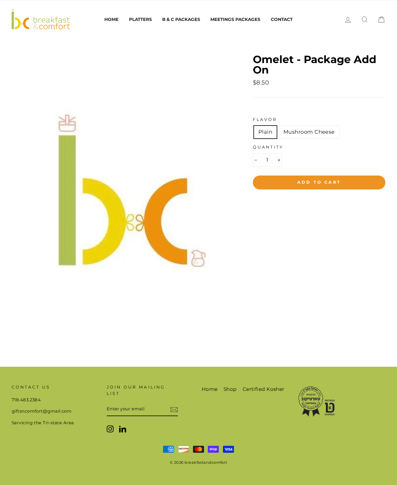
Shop (230, 389)
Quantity (268, 147)
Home (111, 19)
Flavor (265, 119)
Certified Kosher (264, 389)
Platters (140, 19)
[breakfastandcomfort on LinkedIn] (122, 429)
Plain (265, 132)
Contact (282, 19)
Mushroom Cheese (309, 132)
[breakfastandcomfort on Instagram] (110, 429)
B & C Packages (181, 19)
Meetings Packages (235, 19)
